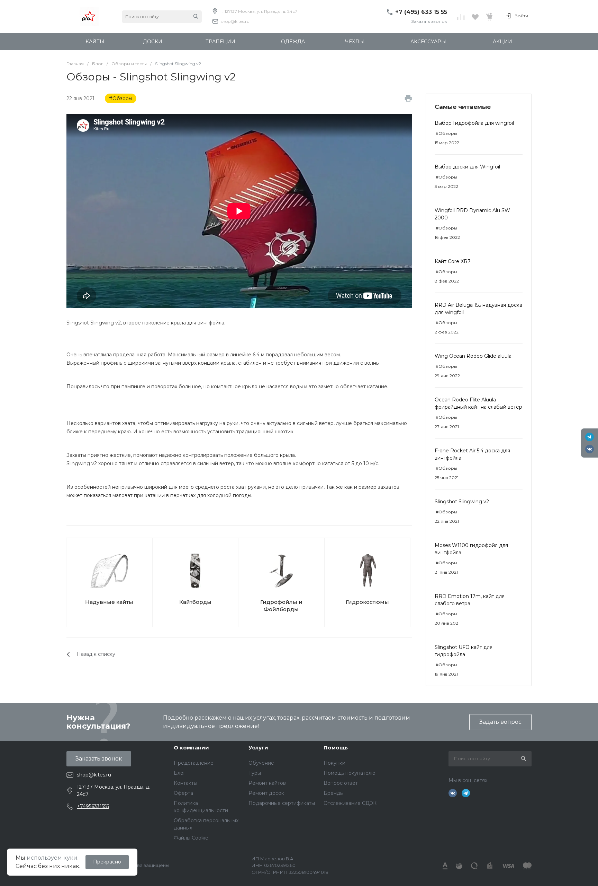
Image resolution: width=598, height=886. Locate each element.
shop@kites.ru (235, 21)
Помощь (336, 747)
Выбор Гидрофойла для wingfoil (474, 123)
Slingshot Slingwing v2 (462, 501)
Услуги (258, 747)
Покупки (334, 763)
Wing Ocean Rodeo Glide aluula (473, 356)
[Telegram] (589, 437)
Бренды (334, 793)
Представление (194, 763)
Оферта (183, 793)
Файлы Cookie (191, 838)
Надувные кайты (109, 602)
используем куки (52, 857)
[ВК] (589, 449)
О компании (191, 747)
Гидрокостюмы (367, 602)
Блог (179, 773)
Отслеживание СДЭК (350, 803)
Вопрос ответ (341, 783)
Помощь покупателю (349, 773)
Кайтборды (195, 602)
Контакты (185, 783)
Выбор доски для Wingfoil (467, 167)
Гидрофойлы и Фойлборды (281, 606)
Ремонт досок (266, 793)
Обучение (261, 763)
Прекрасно (107, 862)
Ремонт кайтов (267, 783)
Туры (254, 773)
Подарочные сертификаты (281, 803)
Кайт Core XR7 (453, 261)
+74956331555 (93, 806)
